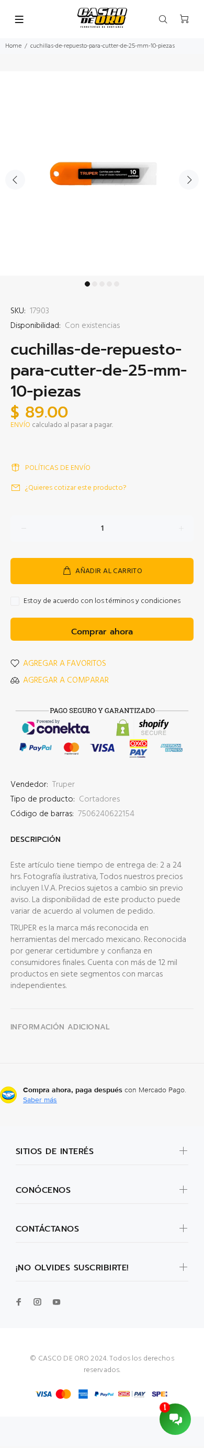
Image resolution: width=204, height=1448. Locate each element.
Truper (63, 785)
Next (189, 180)
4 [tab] (109, 284)
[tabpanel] (102, 173)
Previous (15, 180)
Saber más (40, 1099)
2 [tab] (94, 284)
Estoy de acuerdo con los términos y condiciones (102, 601)
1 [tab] (87, 284)
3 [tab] (102, 284)
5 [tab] (116, 284)
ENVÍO (20, 425)
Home (13, 46)
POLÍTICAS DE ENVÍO (57, 468)
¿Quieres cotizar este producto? (76, 488)
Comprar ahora (102, 632)
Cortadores (99, 799)
